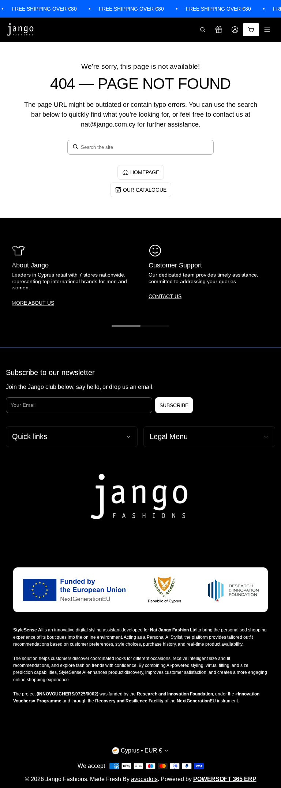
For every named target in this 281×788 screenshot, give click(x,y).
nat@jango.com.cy (108, 124)
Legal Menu (169, 436)
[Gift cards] (219, 29)
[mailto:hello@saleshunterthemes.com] (136, 124)
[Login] (235, 29)
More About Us (33, 303)
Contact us (165, 296)
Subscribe (174, 405)
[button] (203, 29)
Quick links (29, 436)
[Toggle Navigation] (267, 29)
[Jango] (20, 30)
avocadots (144, 779)
